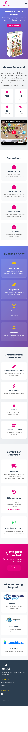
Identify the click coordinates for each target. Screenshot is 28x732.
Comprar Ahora (14, 25)
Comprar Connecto (14, 568)
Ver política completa (14, 509)
